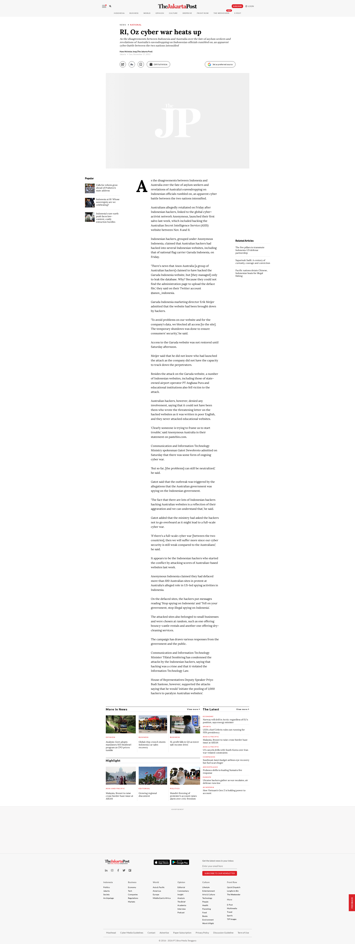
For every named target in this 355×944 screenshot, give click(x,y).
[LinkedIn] (106, 870)
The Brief (181, 901)
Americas (157, 891)
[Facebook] (118, 870)
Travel (229, 912)
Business (134, 13)
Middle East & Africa (162, 898)
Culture (206, 882)
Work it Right (208, 923)
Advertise (164, 932)
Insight (180, 894)
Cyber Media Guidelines (131, 932)
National (135, 25)
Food (204, 912)
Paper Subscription (182, 932)
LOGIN (250, 6)
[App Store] (162, 862)
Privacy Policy (202, 932)
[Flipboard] (130, 870)
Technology (207, 898)
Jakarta (106, 891)
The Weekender (222, 13)
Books (205, 916)
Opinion (181, 882)
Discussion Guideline (223, 932)
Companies (133, 894)
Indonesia (119, 13)
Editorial (181, 887)
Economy (132, 887)
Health (205, 905)
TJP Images (231, 919)
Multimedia (232, 908)
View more (193, 709)
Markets (131, 901)
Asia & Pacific (159, 887)
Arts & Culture (208, 894)
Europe (156, 894)
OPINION (160, 13)
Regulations (133, 898)
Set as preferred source (223, 64)
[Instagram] (112, 870)
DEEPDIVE (187, 13)
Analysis (181, 898)
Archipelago (108, 898)
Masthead (111, 932)
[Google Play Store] (180, 862)
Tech (130, 891)
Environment (208, 920)
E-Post (237, 13)
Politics (106, 887)
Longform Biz (233, 891)
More (229, 899)
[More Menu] (104, 6)
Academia (182, 905)
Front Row (203, 13)
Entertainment (208, 891)
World (147, 13)
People (205, 901)
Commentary (183, 891)
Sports (230, 915)
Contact (151, 932)
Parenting (206, 909)
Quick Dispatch (233, 887)
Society (106, 894)
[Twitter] (124, 870)
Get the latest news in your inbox (218, 860)
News (123, 25)
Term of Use (243, 932)
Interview (182, 909)
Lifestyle (206, 887)
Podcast (181, 912)
